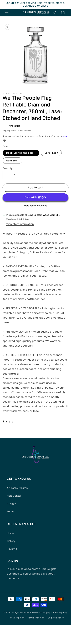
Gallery (11, 541)
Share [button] (9, 421)
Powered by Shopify (40, 612)
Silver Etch (51, 152)
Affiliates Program (18, 487)
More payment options (35, 205)
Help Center (14, 495)
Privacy (11, 503)
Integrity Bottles (20, 612)
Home (10, 533)
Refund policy (60, 612)
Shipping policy (56, 617)
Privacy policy (17, 617)
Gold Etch (12, 160)
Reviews (12, 548)
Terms (10, 511)
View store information (20, 224)
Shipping (7, 130)
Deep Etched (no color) (21, 152)
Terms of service (36, 617)
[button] (7, 12)
